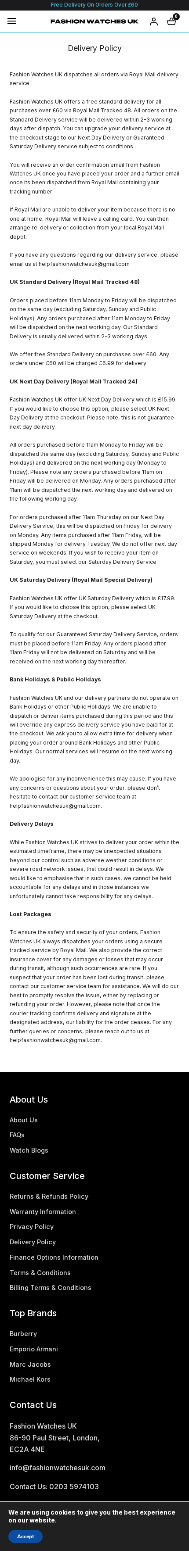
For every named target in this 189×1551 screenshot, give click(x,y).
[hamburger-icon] (11, 21)
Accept (25, 1536)
